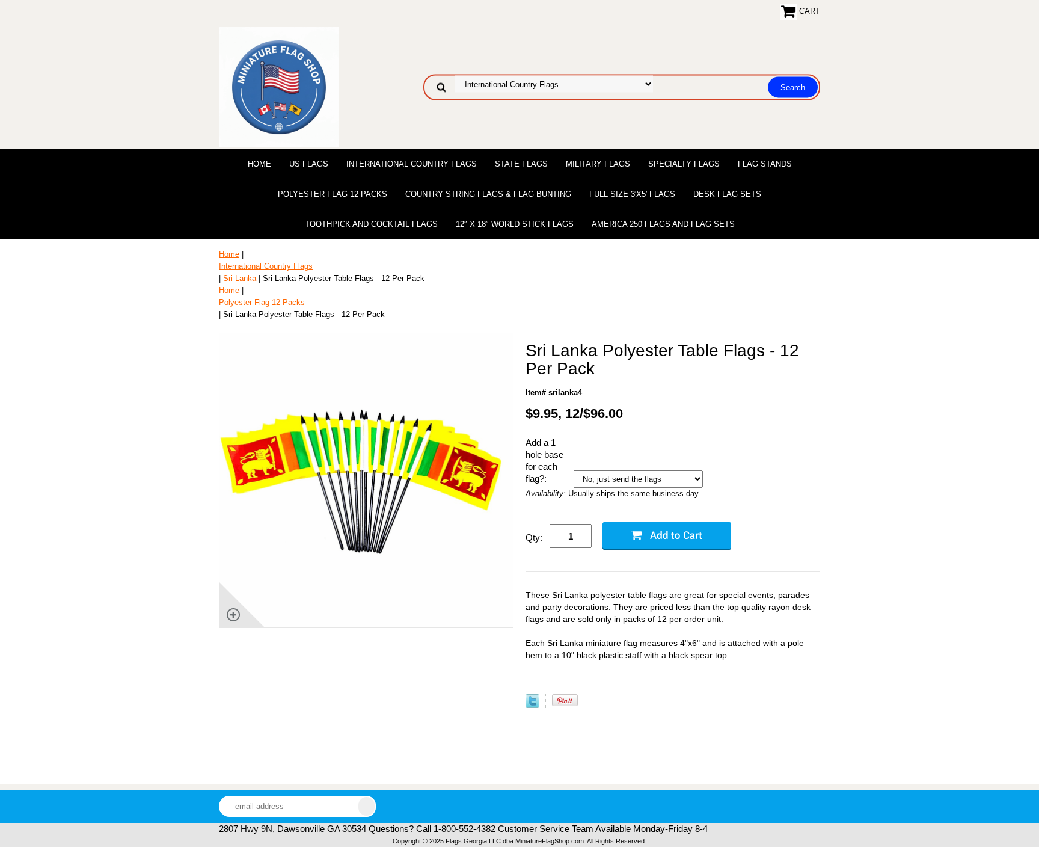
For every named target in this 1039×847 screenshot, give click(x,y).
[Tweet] (532, 705)
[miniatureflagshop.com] (279, 86)
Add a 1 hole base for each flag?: (544, 460)
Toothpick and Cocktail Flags (371, 224)
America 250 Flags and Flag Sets (663, 224)
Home (259, 163)
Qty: (534, 537)
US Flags (308, 163)
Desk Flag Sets (727, 194)
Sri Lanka (239, 278)
